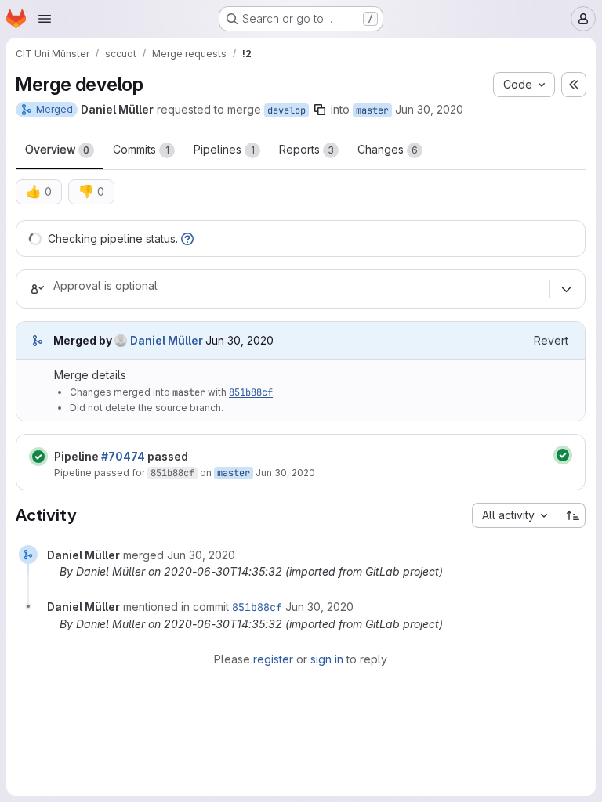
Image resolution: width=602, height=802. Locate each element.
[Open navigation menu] (44, 18)
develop (286, 110)
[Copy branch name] (319, 109)
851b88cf (251, 392)
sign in (326, 659)
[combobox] (516, 515)
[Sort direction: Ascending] (573, 515)
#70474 (123, 456)
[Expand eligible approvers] (566, 289)
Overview (57, 149)
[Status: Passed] (38, 456)
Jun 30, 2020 (429, 109)
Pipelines (224, 149)
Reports (306, 149)
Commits (141, 149)
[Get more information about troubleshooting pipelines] (187, 238)
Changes (387, 149)
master (372, 110)
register (273, 659)
